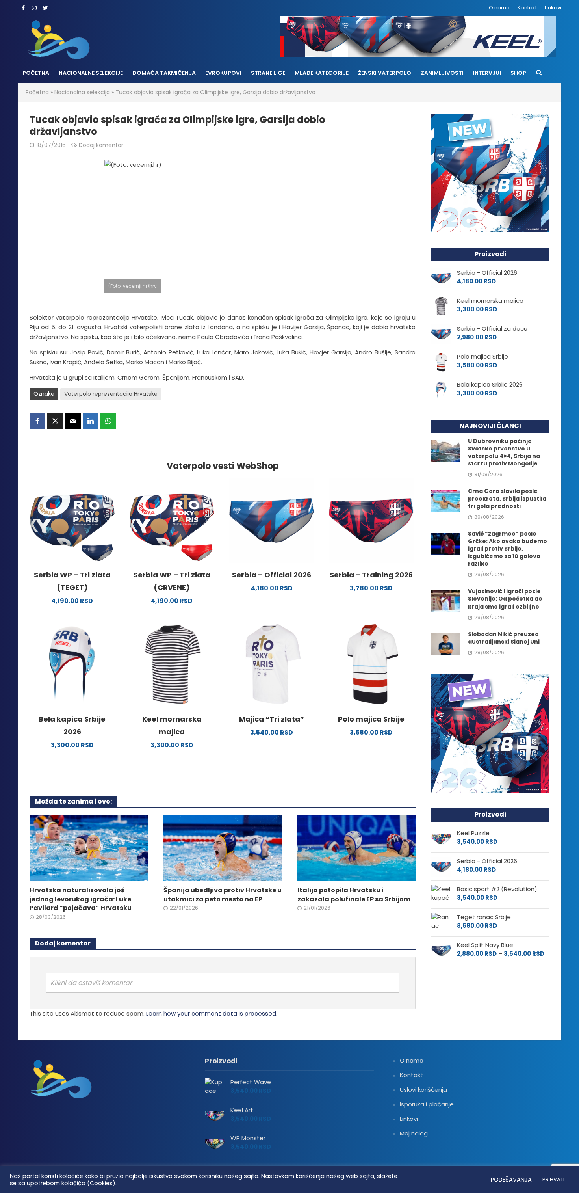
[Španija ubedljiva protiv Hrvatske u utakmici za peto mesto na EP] (222, 847)
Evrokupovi (223, 73)
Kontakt (527, 7)
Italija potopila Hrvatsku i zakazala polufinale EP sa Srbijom (353, 895)
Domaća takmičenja (164, 73)
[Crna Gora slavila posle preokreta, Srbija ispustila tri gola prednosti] (445, 501)
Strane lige (268, 73)
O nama (499, 7)
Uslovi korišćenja (423, 1089)
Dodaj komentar (101, 145)
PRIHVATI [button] (553, 1179)
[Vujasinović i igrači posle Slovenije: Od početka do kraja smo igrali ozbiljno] (445, 601)
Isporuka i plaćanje (427, 1104)
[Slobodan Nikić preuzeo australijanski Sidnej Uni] (445, 643)
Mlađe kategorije (322, 73)
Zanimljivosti (442, 73)
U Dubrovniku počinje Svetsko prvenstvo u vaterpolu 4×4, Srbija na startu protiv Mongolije (504, 452)
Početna (35, 73)
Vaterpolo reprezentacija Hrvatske (111, 394)
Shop (518, 73)
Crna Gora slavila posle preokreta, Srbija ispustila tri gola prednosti (507, 499)
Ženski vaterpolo (384, 73)
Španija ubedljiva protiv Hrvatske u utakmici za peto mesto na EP (222, 895)
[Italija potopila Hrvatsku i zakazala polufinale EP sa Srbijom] (356, 847)
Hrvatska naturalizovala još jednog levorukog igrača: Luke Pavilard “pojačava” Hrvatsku (81, 899)
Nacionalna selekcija (82, 92)
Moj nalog (414, 1133)
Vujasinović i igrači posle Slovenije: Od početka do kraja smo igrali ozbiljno (505, 599)
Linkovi (553, 7)
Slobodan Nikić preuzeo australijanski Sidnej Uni (504, 638)
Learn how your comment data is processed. (211, 1013)
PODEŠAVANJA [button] (511, 1179)
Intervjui (487, 73)
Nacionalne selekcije (91, 73)
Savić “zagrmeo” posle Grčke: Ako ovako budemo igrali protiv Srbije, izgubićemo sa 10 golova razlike (507, 549)
